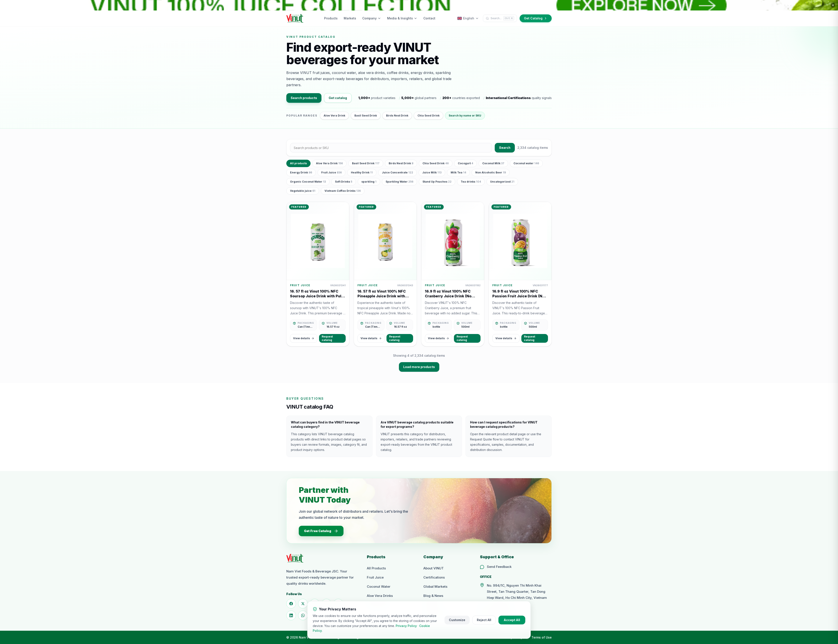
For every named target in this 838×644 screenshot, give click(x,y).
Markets (350, 18)
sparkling (368, 181)
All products (298, 163)
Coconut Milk (493, 163)
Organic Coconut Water (308, 181)
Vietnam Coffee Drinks (343, 190)
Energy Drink (301, 172)
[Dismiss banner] (833, 5)
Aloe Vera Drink (334, 115)
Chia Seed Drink (428, 115)
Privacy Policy (406, 626)
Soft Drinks (343, 181)
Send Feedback (499, 567)
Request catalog (327, 338)
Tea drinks (471, 181)
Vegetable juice (302, 190)
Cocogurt (465, 163)
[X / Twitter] (303, 603)
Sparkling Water (399, 181)
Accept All (512, 620)
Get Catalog (533, 18)
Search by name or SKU (465, 115)
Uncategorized (502, 181)
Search (504, 147)
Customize (457, 620)
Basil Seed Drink (365, 115)
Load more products (419, 367)
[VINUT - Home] (295, 18)
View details (301, 338)
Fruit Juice (331, 172)
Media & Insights (400, 18)
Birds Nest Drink (397, 115)
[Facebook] (291, 603)
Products (331, 18)
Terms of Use (541, 637)
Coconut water (526, 163)
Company (369, 18)
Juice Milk (431, 172)
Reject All (484, 620)
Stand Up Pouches (437, 181)
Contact (429, 18)
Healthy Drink (362, 172)
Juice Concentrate (397, 172)
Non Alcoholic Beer (490, 172)
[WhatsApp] (303, 615)
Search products (304, 98)
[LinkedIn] (291, 615)
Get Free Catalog (317, 531)
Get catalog (338, 98)
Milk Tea (458, 172)
